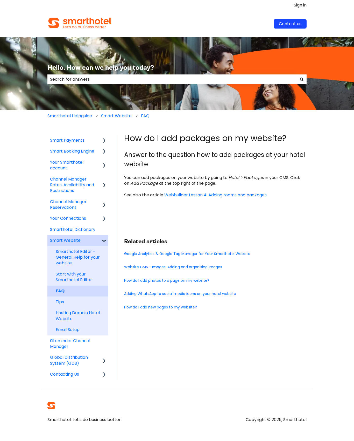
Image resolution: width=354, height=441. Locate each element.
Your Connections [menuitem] (68, 218)
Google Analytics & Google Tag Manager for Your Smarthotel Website (187, 253)
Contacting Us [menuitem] (64, 374)
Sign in (300, 5)
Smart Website (116, 116)
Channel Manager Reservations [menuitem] (68, 204)
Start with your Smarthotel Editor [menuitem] (74, 277)
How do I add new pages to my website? (160, 307)
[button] (104, 140)
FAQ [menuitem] (60, 291)
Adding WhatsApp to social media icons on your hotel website (180, 293)
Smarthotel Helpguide (69, 116)
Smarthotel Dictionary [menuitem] (72, 229)
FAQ (145, 116)
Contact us (290, 24)
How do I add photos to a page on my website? (166, 280)
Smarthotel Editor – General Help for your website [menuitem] (78, 257)
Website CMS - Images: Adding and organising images (173, 267)
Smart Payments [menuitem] (67, 140)
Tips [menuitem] (60, 302)
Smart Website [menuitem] (65, 240)
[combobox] (172, 79)
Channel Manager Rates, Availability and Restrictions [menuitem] (72, 185)
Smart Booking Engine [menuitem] (72, 151)
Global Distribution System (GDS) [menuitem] (69, 360)
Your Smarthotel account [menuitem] (66, 165)
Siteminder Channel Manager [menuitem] (70, 343)
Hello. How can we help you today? (100, 68)
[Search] (302, 79)
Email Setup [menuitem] (68, 330)
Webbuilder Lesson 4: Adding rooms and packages (215, 195)
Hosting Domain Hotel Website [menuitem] (78, 315)
